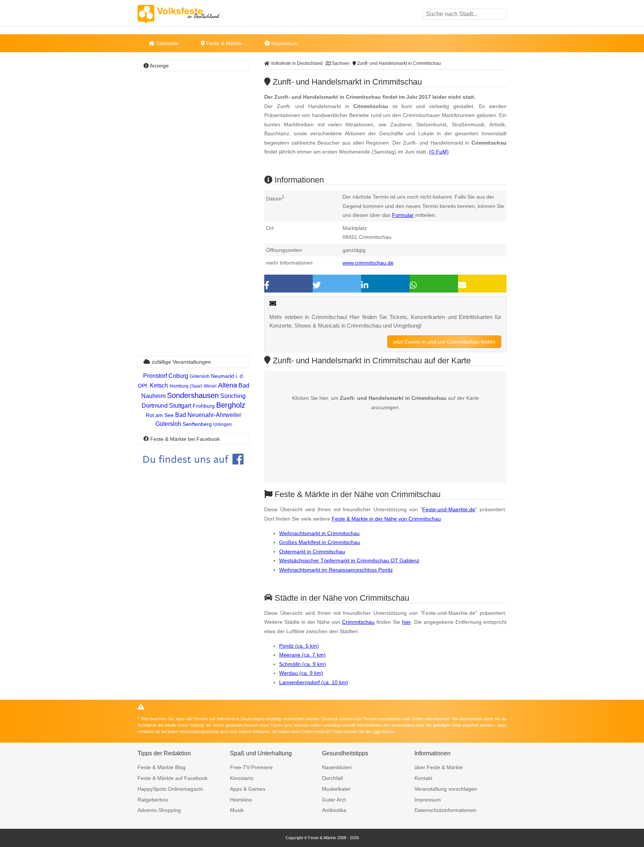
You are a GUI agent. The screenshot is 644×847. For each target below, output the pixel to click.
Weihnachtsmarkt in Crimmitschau (319, 533)
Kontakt (423, 778)
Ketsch (159, 385)
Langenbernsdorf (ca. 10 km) (313, 682)
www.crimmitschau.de (368, 263)
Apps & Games (247, 789)
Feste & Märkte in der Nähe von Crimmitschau (386, 519)
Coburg (178, 376)
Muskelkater (336, 789)
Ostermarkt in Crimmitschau (312, 551)
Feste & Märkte (223, 43)
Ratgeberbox (153, 800)
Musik (237, 810)
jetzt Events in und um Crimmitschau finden (444, 342)
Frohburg (204, 406)
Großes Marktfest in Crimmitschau (319, 542)
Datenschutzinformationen (445, 810)
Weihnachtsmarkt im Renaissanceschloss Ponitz (336, 570)
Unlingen (222, 424)
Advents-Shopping (159, 810)
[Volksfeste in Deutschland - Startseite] (190, 14)
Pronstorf (155, 376)
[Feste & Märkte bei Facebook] (193, 470)
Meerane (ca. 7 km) (302, 655)
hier (406, 622)
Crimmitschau (358, 622)
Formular (403, 215)
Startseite (167, 43)
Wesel (210, 386)
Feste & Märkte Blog (162, 767)
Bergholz (230, 405)
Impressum (284, 43)
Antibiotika (334, 810)
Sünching (233, 396)
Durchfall (332, 778)
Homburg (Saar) (186, 386)
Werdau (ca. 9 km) (301, 673)
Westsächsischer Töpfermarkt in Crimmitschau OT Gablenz (349, 560)
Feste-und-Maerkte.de (448, 509)
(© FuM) (439, 152)
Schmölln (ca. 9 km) (302, 664)
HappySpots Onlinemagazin (170, 789)
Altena (227, 385)
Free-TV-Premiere (251, 767)
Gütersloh (199, 376)
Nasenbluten (337, 767)
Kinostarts (241, 778)
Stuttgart (180, 405)
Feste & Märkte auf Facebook (173, 778)
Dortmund (155, 405)
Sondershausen (193, 395)
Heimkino (241, 800)
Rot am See (160, 415)
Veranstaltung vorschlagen (445, 789)
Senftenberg (197, 424)
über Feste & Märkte (438, 767)
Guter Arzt (334, 800)
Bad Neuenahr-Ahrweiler (208, 415)
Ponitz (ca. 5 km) (299, 646)
